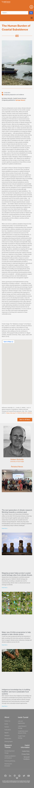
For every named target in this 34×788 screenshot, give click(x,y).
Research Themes (8, 746)
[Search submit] (31, 12)
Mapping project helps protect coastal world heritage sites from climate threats (17, 574)
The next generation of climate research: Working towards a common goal (17, 511)
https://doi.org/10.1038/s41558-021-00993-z (19, 413)
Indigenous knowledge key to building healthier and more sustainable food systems (16, 692)
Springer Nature (20, 100)
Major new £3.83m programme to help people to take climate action (16, 633)
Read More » (5, 528)
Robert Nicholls (17, 459)
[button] (31, 17)
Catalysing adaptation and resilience (14, 94)
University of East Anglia (17, 461)
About (7, 717)
